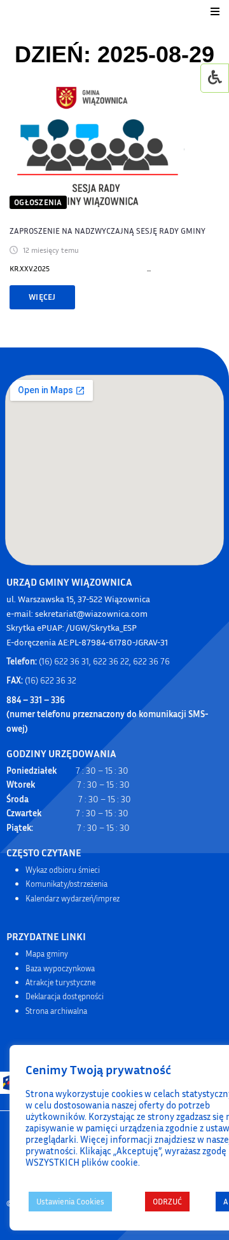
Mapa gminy (46, 953)
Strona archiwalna (56, 1011)
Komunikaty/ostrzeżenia (66, 884)
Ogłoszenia (38, 202)
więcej (42, 297)
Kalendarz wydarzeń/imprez (72, 898)
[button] (215, 11)
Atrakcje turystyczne (60, 982)
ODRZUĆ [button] (167, 1201)
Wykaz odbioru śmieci (62, 870)
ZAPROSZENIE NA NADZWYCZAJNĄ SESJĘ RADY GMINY (107, 231)
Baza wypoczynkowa (60, 968)
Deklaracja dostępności (64, 996)
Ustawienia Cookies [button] (70, 1201)
